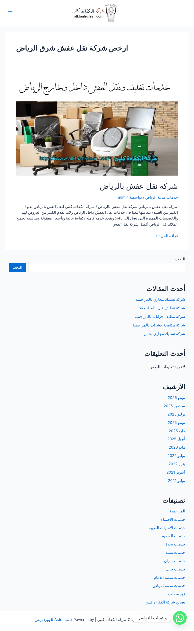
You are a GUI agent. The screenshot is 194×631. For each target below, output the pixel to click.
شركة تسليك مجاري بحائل (164, 334)
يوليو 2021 (176, 480)
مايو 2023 (177, 447)
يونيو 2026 (176, 397)
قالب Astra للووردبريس (53, 619)
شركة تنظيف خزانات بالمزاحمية (160, 316)
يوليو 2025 (176, 414)
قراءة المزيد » (167, 236)
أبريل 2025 (176, 439)
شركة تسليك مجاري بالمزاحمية (160, 299)
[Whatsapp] (180, 618)
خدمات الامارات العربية (167, 528)
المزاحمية (177, 511)
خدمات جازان (174, 561)
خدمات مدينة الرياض (161, 197)
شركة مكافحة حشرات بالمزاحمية (159, 325)
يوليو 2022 (176, 455)
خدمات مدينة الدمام (169, 577)
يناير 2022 (176, 464)
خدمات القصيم (173, 536)
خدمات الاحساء (173, 519)
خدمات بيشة (175, 552)
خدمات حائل (175, 569)
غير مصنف (176, 594)
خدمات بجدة (175, 544)
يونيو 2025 (176, 422)
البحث (180, 259)
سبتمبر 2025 (174, 406)
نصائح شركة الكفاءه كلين (165, 602)
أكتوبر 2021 (175, 472)
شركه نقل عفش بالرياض (139, 185)
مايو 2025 (177, 431)
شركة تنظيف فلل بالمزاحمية (162, 308)
